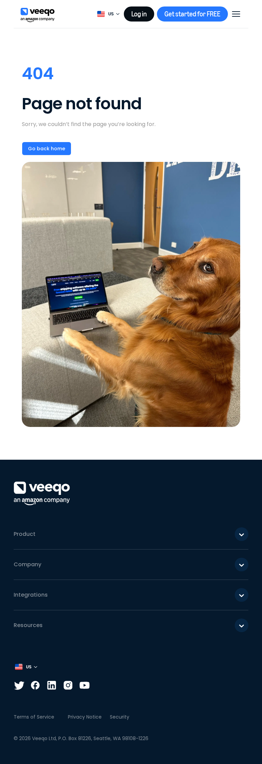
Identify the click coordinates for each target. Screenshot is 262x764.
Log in (139, 14)
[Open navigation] (236, 14)
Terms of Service (34, 716)
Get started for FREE (192, 14)
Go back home (46, 148)
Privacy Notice (85, 716)
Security (119, 716)
